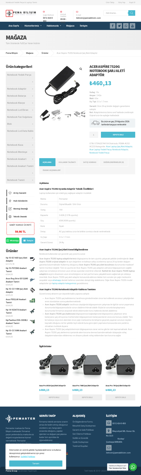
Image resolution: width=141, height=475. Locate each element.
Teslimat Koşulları (80, 446)
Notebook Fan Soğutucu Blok (19, 120)
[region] (36, 456)
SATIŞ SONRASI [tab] (89, 162)
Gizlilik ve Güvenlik (80, 438)
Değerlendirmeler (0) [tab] (114, 162)
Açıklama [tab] (47, 162)
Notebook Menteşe (17, 152)
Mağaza (70, 25)
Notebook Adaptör (120, 149)
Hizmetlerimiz (32, 25)
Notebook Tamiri (16, 180)
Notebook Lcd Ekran (17, 110)
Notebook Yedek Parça (99, 153)
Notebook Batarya (16, 96)
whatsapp (56, 280)
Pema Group (11, 471)
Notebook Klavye (16, 103)
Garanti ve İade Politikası (83, 430)
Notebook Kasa (15, 145)
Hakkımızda (53, 25)
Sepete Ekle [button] (54, 397)
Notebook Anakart (16, 159)
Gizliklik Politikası (28, 457)
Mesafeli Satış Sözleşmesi (84, 426)
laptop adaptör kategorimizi (64, 283)
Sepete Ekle (118, 135)
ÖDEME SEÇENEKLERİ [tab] (51, 170)
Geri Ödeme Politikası (82, 434)
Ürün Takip (110, 2)
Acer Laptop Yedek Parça (101, 149)
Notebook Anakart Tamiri (20, 166)
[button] (80, 68)
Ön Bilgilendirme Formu (83, 422)
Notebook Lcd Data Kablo (20, 131)
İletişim (83, 25)
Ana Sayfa (14, 25)
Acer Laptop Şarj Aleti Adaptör (119, 146)
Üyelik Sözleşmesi (80, 442)
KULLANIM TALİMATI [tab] (67, 162)
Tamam (35, 463)
